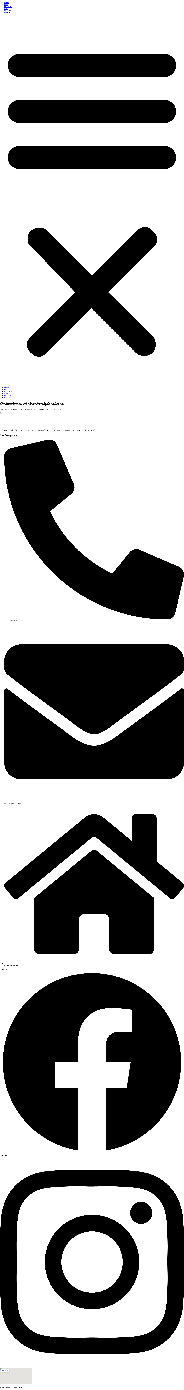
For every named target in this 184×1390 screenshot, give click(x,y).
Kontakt (7, 13)
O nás (6, 9)
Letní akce (8, 7)
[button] (92, 200)
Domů (6, 3)
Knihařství (8, 11)
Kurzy (6, 5)
